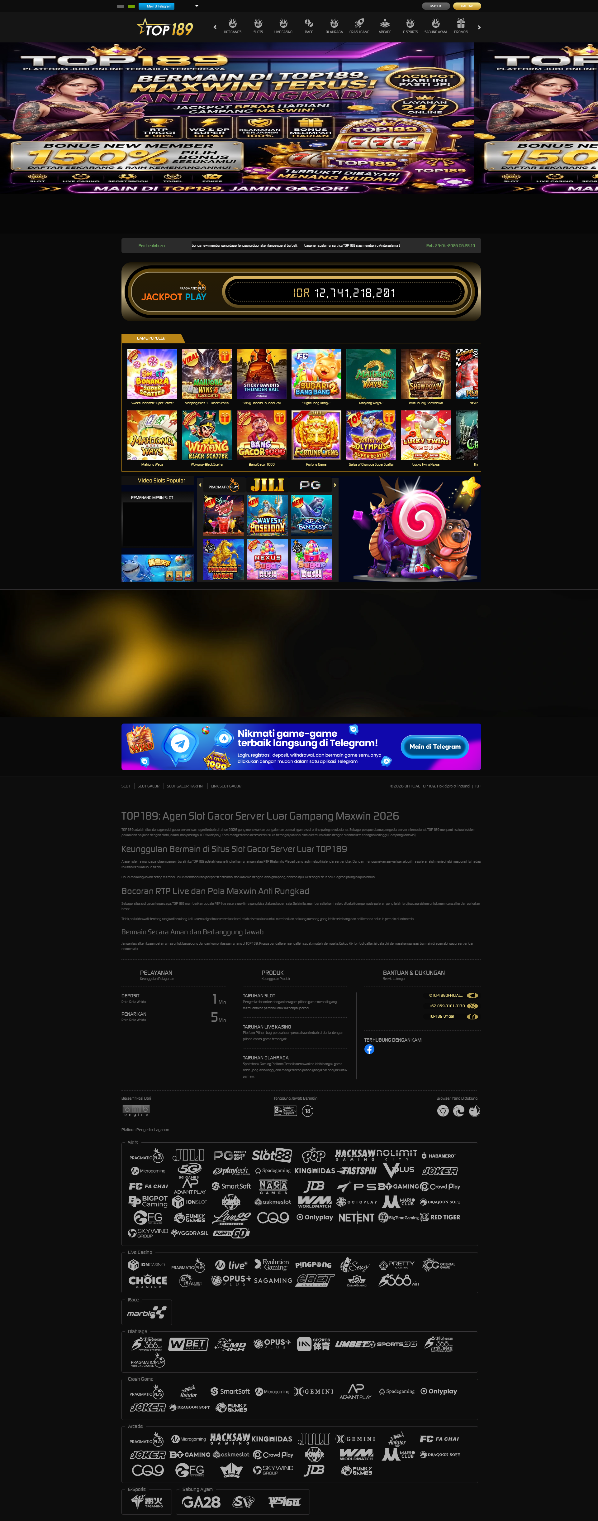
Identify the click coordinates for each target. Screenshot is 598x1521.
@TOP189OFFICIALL (446, 995)
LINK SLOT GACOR (226, 786)
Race (309, 32)
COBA (227, 508)
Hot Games (232, 32)
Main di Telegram (159, 6)
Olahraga (334, 32)
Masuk (435, 6)
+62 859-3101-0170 (447, 1006)
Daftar (467, 6)
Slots (258, 32)
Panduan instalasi (548, 662)
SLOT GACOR (148, 786)
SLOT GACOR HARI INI (185, 786)
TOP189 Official (441, 1016)
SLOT (125, 786)
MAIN (156, 373)
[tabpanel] (237, 118)
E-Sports (410, 32)
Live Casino (283, 32)
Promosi (461, 32)
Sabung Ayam (436, 32)
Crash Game (359, 32)
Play (195, 297)
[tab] (224, 484)
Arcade (385, 32)
